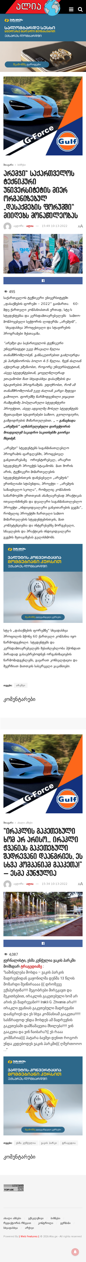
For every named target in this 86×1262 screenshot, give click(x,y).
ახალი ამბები (25, 822)
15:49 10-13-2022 (54, 226)
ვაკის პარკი (49, 1143)
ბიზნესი (21, 164)
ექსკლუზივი (36, 1218)
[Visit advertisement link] (43, 119)
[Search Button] (80, 9)
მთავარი (8, 164)
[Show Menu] (71, 9)
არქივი (29, 1227)
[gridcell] (43, 1005)
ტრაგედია (69, 1143)
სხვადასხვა (10, 1227)
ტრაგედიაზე (31, 966)
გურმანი (65, 1223)
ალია (29, 226)
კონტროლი (45, 1223)
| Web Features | (29, 1236)
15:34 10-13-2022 (54, 883)
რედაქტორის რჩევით (17, 1223)
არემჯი (20, 685)
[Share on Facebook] (43, 280)
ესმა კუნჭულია (26, 1143)
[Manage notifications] (75, 1252)
